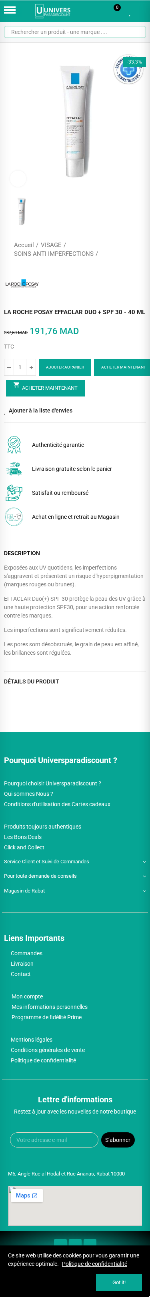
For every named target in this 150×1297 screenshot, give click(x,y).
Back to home (130, 249)
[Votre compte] (142, 11)
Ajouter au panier (65, 367)
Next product (140, 249)
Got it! (119, 1282)
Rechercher (137, 32)
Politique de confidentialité (94, 1264)
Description (22, 553)
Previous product (120, 249)
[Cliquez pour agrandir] (18, 179)
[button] (12, 122)
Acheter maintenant (45, 386)
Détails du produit (31, 681)
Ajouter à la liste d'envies (40, 410)
